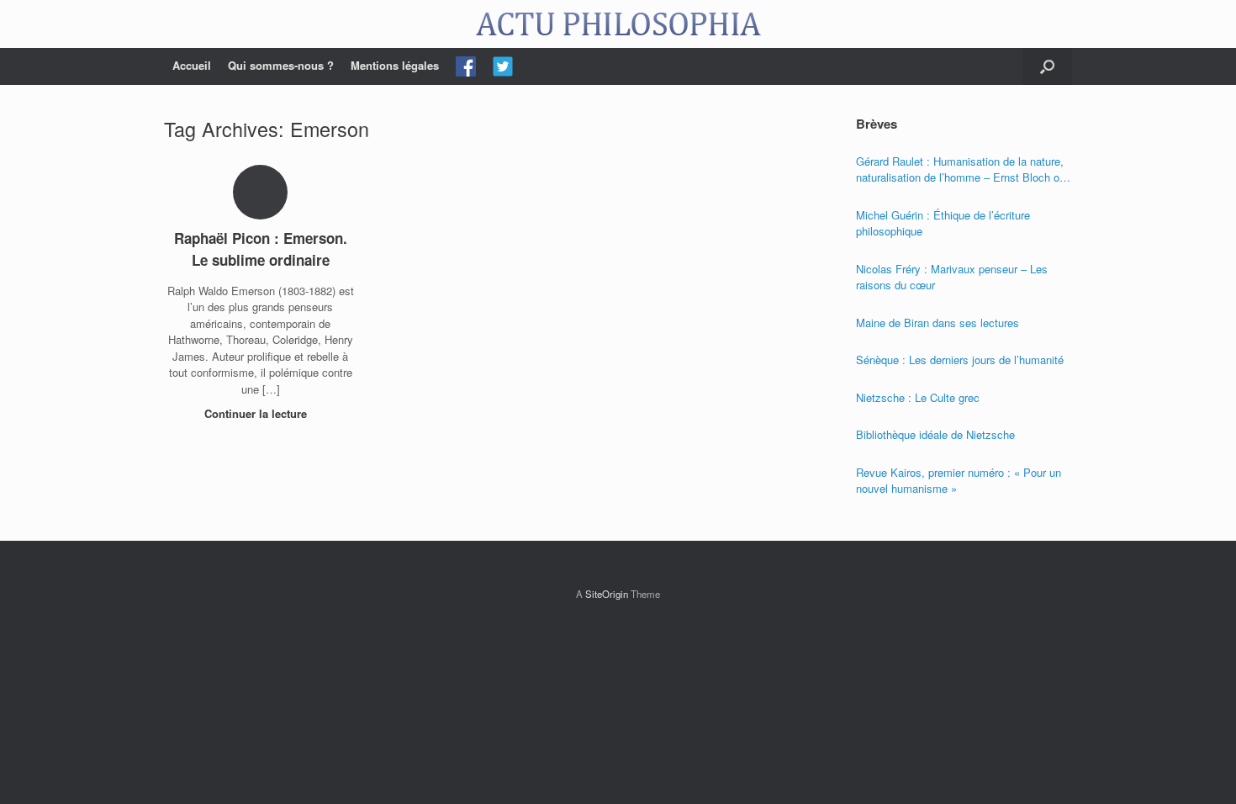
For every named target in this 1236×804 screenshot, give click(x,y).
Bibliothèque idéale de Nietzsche (935, 434)
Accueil (191, 65)
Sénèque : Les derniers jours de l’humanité (960, 360)
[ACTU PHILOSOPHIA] (618, 24)
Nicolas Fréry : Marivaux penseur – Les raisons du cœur (952, 277)
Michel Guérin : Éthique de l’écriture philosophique (943, 223)
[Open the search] (1047, 66)
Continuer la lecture (257, 413)
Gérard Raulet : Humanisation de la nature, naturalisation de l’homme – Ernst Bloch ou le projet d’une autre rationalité (960, 169)
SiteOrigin (606, 593)
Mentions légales (395, 65)
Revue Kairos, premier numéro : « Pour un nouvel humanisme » (958, 480)
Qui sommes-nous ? (281, 65)
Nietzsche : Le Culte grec (918, 397)
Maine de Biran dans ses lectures (937, 323)
